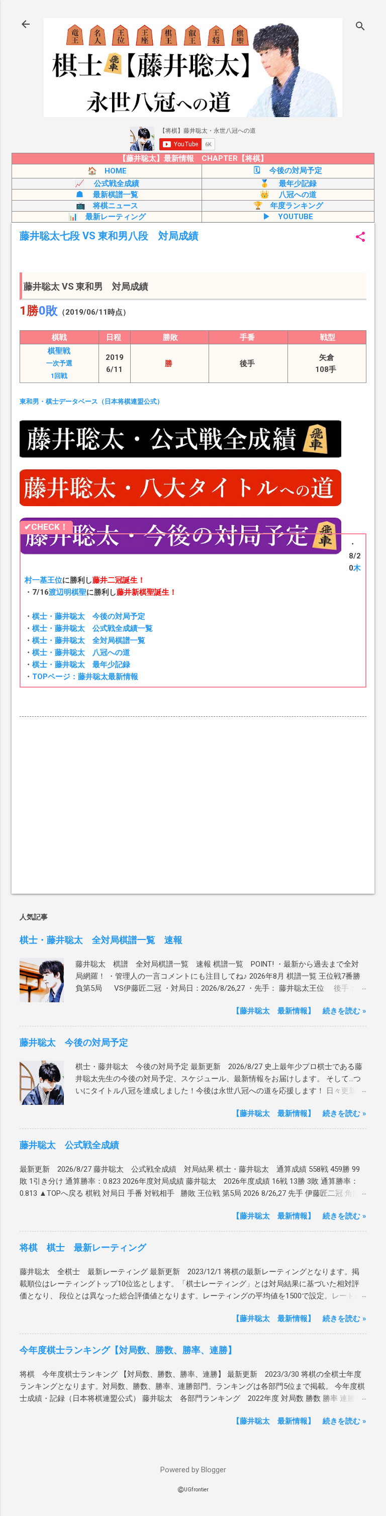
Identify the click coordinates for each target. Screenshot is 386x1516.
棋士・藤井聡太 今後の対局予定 (88, 616)
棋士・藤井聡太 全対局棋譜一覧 (88, 640)
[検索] (360, 27)
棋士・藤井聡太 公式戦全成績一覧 (92, 628)
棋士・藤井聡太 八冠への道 (81, 652)
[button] (360, 238)
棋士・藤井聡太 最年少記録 (81, 664)
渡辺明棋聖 (67, 592)
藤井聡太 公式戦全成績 (69, 1145)
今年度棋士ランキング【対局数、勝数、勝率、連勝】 (128, 1350)
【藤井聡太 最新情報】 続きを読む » (299, 1010)
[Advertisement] (193, 807)
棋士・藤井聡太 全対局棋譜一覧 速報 (101, 939)
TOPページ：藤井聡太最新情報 (85, 676)
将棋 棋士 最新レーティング (83, 1247)
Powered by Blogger (193, 1469)
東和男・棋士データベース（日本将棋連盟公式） (91, 401)
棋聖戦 (59, 363)
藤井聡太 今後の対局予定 (74, 1042)
